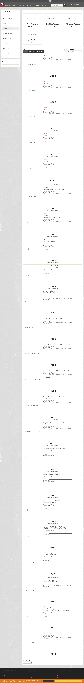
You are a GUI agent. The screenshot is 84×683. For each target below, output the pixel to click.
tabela (41, 51)
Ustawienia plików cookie (49, 680)
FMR (44, 109)
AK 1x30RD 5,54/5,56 (50, 405)
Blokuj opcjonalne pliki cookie (61, 680)
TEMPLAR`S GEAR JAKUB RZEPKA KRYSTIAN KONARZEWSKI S (60, 59)
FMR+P (45, 162)
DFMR (45, 135)
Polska (52, 57)
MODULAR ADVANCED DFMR (52, 242)
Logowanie (74, 1)
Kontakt (58, 675)
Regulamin (3, 675)
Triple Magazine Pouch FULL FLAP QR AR (56, 370)
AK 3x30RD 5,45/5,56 (50, 481)
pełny (26, 51)
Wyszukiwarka (59, 677)
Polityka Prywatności (5, 674)
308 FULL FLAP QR (49, 292)
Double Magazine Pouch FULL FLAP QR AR (57, 318)
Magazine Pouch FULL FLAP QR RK (54, 422)
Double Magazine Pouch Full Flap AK (55, 449)
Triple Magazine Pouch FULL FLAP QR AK (56, 475)
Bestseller (31, 675)
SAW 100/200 (47, 553)
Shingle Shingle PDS (49, 633)
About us (58, 674)
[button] (63, 1)
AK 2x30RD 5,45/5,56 (50, 455)
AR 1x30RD (48, 351)
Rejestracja (80, 1)
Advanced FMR (48, 216)
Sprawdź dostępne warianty (53, 78)
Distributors (3, 677)
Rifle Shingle (47, 607)
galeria (36, 51)
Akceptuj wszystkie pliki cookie (75, 680)
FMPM (45, 55)
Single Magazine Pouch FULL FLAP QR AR (56, 344)
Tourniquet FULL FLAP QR (51, 501)
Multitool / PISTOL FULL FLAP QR (54, 527)
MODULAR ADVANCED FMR (52, 266)
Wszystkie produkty (23, 5)
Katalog (30, 677)
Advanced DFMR (48, 188)
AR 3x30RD (48, 377)
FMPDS (45, 83)
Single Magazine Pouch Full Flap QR (55, 396)
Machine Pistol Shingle (50, 581)
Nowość (30, 674)
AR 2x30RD (48, 324)
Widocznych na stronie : (27, 660)
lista (31, 51)
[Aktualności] (71, 4)
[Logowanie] (68, 4)
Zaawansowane (59, 7)
